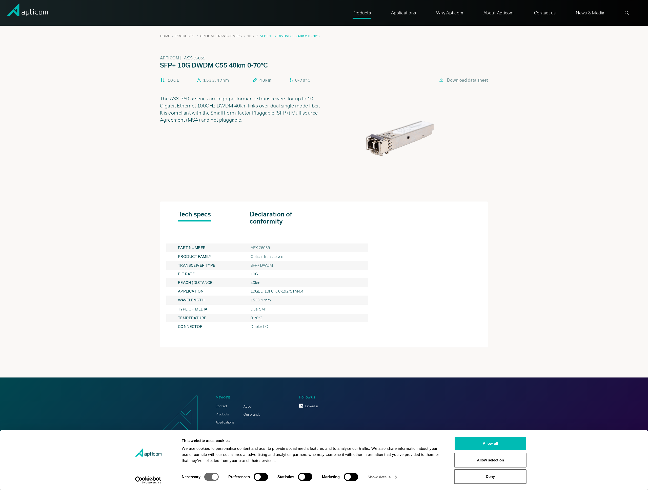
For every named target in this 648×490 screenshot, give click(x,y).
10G (250, 36)
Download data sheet (467, 80)
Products (362, 13)
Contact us (545, 13)
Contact (221, 406)
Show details (379, 477)
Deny (490, 476)
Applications (403, 13)
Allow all (490, 443)
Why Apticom (449, 13)
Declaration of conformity (271, 218)
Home (165, 36)
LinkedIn (311, 406)
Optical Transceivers (221, 36)
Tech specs (194, 214)
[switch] (261, 477)
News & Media (590, 13)
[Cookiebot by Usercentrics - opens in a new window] (148, 480)
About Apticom (498, 13)
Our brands (252, 414)
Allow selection (490, 460)
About (248, 406)
